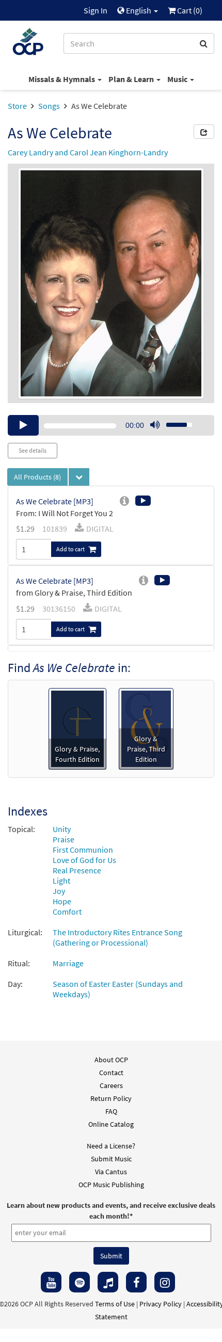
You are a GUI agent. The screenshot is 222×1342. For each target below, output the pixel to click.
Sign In (95, 10)
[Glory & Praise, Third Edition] (146, 728)
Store (17, 106)
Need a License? (111, 1146)
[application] (111, 425)
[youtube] (51, 1282)
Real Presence (77, 870)
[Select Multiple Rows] (79, 477)
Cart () (189, 10)
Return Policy (111, 1098)
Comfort (67, 911)
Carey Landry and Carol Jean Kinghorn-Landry (88, 152)
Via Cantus (111, 1171)
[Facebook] (136, 1282)
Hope (62, 901)
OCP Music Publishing (111, 1184)
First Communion (83, 849)
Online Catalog (111, 1124)
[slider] (173, 421)
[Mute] (155, 425)
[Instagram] (164, 1282)
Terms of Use (115, 1303)
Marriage (68, 963)
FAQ (111, 1111)
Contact (111, 1072)
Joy (59, 891)
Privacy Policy (160, 1303)
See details (32, 450)
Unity (62, 829)
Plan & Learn (131, 79)
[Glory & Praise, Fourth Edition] (77, 728)
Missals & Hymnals (62, 79)
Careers (111, 1085)
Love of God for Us (84, 860)
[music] (108, 1282)
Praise (63, 839)
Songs (49, 106)
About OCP (111, 1059)
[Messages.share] (204, 131)
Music (178, 79)
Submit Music (111, 1158)
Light (61, 880)
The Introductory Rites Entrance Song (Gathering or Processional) (117, 937)
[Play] (23, 425)
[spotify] (79, 1282)
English (138, 10)
